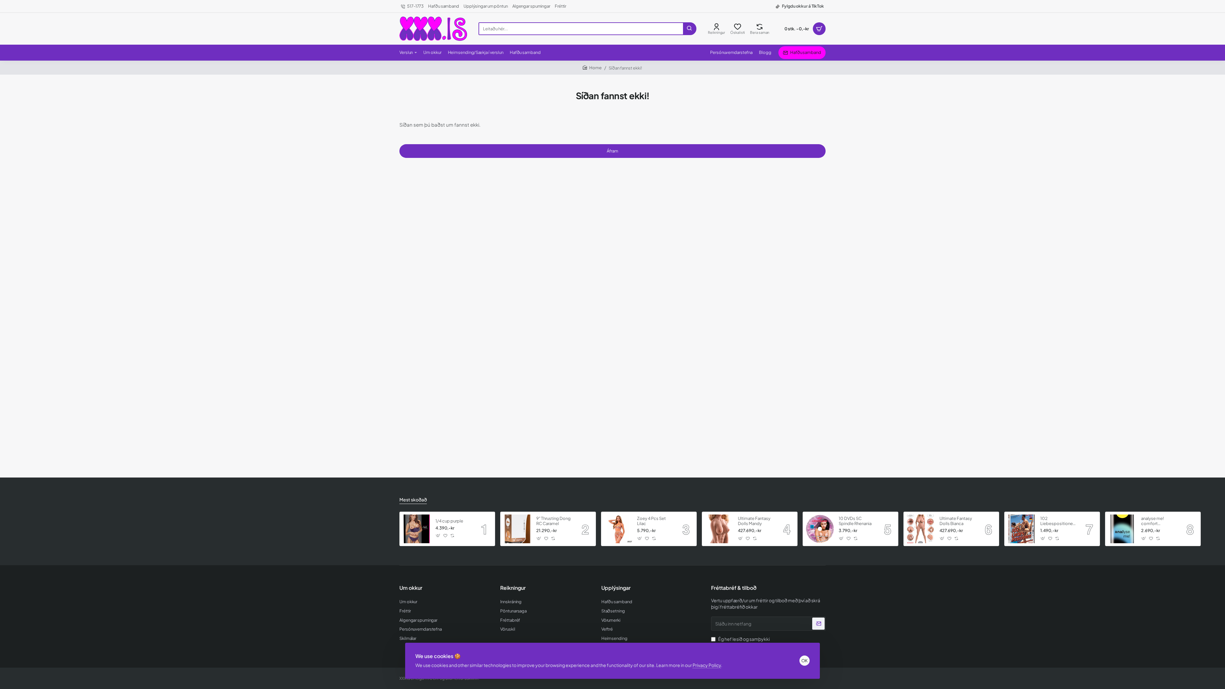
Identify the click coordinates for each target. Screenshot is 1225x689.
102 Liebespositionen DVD (1057, 521)
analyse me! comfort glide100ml (1152, 521)
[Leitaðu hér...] (689, 28)
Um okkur (410, 588)
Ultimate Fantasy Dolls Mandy (754, 521)
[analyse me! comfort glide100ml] (1122, 529)
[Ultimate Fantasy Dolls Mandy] (719, 529)
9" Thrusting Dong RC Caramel (553, 521)
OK (804, 660)
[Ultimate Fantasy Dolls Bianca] (920, 529)
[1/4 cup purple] (416, 529)
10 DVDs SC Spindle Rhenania (855, 521)
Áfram (612, 150)
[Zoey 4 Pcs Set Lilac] (618, 529)
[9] (517, 529)
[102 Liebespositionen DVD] (1021, 529)
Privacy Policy (707, 665)
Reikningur (513, 588)
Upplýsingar (616, 588)
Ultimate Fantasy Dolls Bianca (955, 521)
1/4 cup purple (449, 520)
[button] (438, 535)
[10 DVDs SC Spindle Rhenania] (820, 529)
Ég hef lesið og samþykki (741, 642)
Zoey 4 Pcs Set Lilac (651, 521)
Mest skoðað (413, 499)
